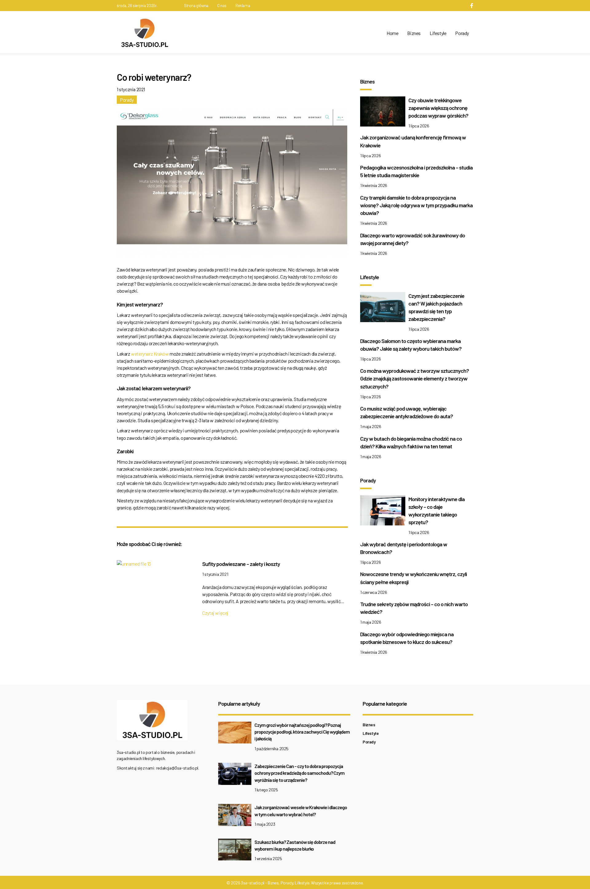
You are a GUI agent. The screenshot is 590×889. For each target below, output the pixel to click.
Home (392, 33)
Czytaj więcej (215, 613)
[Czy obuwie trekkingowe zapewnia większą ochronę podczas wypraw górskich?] (382, 113)
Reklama (242, 5)
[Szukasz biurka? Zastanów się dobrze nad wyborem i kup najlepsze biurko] (234, 851)
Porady (462, 33)
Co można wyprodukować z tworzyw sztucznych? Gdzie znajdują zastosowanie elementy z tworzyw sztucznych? (414, 378)
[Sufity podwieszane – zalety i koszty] (134, 565)
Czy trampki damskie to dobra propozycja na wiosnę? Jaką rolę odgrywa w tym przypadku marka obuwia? (416, 205)
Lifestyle (438, 33)
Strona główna (196, 5)
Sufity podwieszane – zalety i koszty (241, 563)
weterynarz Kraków (150, 354)
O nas (221, 5)
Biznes (414, 33)
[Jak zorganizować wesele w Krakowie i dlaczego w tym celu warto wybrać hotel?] (234, 816)
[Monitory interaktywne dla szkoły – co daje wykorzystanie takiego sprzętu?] (382, 512)
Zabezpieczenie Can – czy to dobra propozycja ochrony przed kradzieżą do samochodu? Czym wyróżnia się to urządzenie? (299, 773)
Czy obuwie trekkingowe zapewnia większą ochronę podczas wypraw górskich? (438, 108)
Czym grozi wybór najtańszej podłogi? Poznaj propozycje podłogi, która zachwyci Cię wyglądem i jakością (302, 732)
